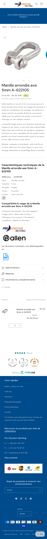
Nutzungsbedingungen (13, 402)
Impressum (8, 396)
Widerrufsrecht (40, 531)
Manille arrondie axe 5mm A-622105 (25, 27)
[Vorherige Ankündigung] (4, 15)
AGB (21, 534)
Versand (11, 99)
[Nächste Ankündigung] (42, 15)
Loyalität (7, 412)
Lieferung (8, 391)
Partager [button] (7, 287)
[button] (4, 3)
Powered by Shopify (27, 530)
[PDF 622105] (6, 260)
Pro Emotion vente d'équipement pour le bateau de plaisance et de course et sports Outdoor (23, 418)
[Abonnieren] (39, 490)
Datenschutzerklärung (11, 534)
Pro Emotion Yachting (14, 530)
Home (4, 27)
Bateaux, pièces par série (14, 386)
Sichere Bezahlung (11, 407)
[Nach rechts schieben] (28, 80)
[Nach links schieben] (18, 80)
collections (10, 431)
